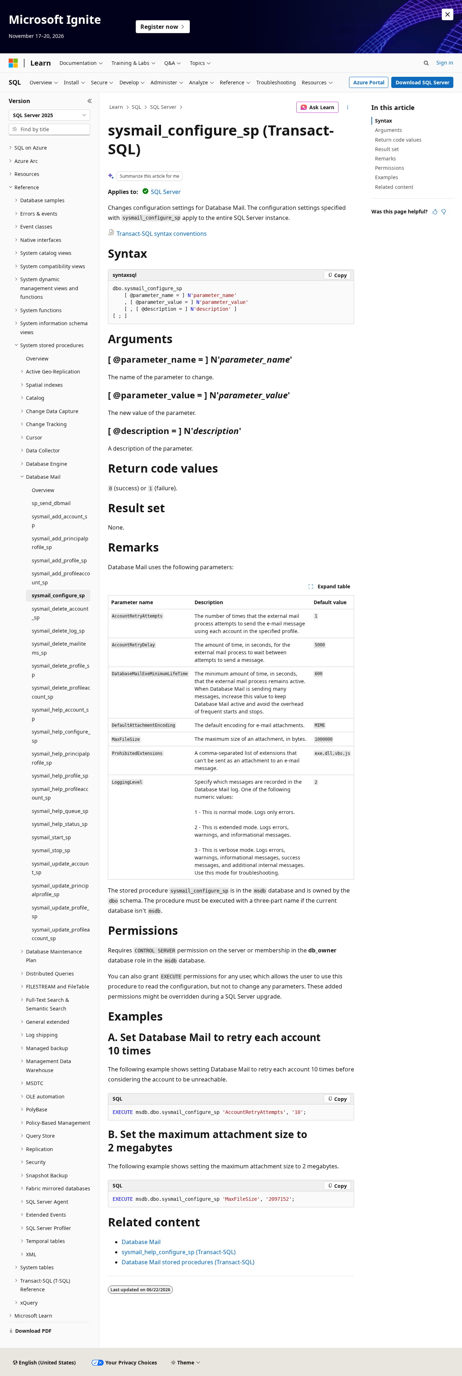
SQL (136, 106)
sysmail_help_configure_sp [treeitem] (61, 736)
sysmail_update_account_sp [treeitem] (60, 868)
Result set (387, 149)
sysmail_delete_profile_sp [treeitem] (61, 670)
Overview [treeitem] (37, 358)
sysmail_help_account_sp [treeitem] (60, 714)
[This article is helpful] (435, 211)
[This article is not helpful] (443, 211)
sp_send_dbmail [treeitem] (51, 503)
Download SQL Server (422, 82)
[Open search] (426, 63)
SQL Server (163, 106)
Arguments (388, 130)
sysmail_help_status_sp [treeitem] (60, 823)
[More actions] (347, 107)
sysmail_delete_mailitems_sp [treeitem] (59, 648)
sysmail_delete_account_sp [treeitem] (60, 613)
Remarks (385, 158)
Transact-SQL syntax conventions (162, 234)
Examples (386, 177)
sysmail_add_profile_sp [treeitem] (59, 560)
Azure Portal (368, 82)
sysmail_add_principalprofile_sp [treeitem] (60, 543)
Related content (394, 186)
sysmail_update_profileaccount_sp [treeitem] (61, 934)
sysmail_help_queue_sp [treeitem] (60, 811)
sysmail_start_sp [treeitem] (51, 837)
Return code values (398, 139)
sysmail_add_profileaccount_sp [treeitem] (61, 578)
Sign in (444, 62)
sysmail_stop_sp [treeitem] (51, 850)
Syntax (383, 120)
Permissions (389, 167)
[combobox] (49, 115)
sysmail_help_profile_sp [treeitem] (60, 775)
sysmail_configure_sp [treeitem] (58, 595)
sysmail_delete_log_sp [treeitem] (58, 630)
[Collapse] (89, 101)
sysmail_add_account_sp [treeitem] (59, 521)
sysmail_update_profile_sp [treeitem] (60, 912)
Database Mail (141, 1242)
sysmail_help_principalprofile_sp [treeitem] (61, 758)
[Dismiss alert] (447, 14)
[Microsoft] (13, 63)
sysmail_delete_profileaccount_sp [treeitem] (61, 692)
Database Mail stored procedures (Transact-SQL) (188, 1262)
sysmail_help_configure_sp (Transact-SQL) (179, 1252)
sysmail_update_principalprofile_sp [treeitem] (60, 890)
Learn (116, 106)
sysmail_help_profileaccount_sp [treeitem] (60, 793)
